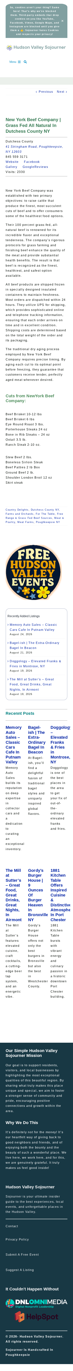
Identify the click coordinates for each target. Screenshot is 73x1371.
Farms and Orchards (20, 513)
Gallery (14, 166)
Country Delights (17, 509)
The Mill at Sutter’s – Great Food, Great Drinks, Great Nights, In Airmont (32, 684)
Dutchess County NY (45, 509)
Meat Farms (25, 522)
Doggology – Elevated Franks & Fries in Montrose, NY (61, 744)
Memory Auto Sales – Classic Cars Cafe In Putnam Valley (14, 744)
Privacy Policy (17, 1239)
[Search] (27, 62)
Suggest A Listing (20, 1270)
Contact (12, 1226)
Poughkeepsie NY (48, 522)
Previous (46, 91)
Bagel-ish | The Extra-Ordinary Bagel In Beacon (36, 739)
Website (14, 161)
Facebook (34, 161)
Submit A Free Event (22, 1254)
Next (60, 91)
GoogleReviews (37, 166)
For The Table (45, 513)
